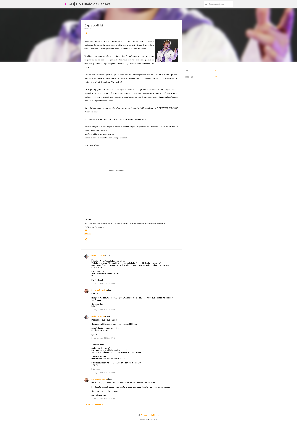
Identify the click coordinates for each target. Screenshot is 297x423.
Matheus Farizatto (99, 290)
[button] (85, 33)
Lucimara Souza (98, 255)
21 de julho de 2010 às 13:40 (103, 283)
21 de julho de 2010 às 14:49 (103, 310)
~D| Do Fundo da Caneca (90, 4)
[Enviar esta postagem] (85, 231)
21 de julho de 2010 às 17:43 (103, 338)
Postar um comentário (93, 404)
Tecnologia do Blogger (150, 415)
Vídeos (87, 234)
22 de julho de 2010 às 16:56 (103, 399)
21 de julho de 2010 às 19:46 (103, 372)
